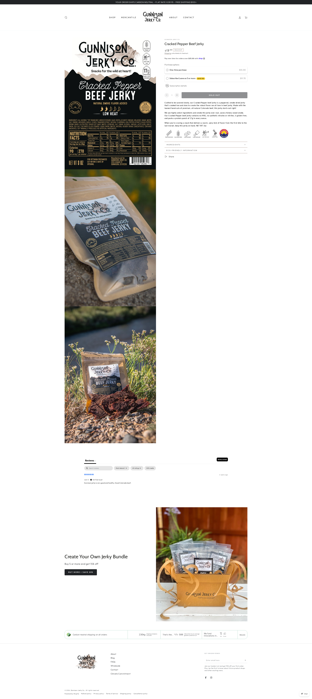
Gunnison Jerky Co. (172, 39)
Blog (113, 658)
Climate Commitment (121, 673)
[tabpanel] (156, 481)
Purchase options (172, 64)
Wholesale (115, 666)
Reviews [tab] (90, 460)
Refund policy (86, 693)
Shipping (168, 53)
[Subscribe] (246, 660)
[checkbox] (150, 468)
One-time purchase (178, 70)
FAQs (113, 662)
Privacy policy (99, 693)
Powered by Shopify (72, 694)
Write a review (222, 459)
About (113, 654)
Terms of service (112, 693)
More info (242, 634)
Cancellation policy (140, 693)
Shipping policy (125, 693)
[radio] (167, 69)
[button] (66, 17)
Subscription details (178, 85)
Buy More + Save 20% (80, 572)
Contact (114, 669)
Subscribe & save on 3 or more (187, 78)
